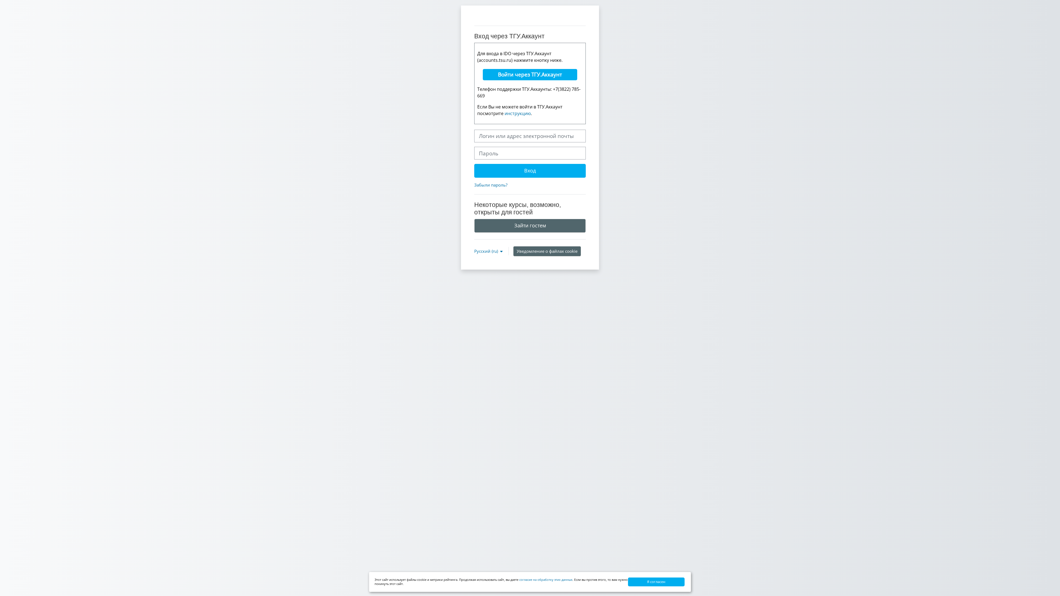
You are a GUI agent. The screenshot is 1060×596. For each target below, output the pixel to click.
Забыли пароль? (490, 185)
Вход (530, 170)
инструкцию (518, 113)
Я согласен (656, 581)
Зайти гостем (530, 225)
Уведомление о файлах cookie (547, 251)
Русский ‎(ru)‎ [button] (486, 251)
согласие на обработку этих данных (546, 580)
